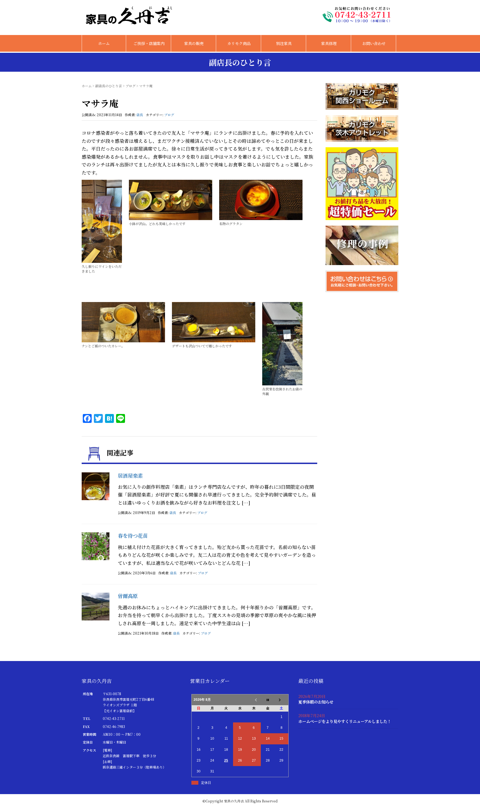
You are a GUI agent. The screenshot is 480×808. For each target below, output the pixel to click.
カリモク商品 (239, 43)
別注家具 (284, 43)
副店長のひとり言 (108, 85)
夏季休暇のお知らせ (315, 702)
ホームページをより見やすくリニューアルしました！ (344, 721)
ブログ (131, 85)
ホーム (104, 43)
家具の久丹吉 (234, 801)
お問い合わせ (374, 43)
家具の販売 (194, 43)
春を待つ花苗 (133, 535)
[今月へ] (268, 699)
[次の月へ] (282, 699)
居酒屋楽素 (130, 475)
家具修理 (329, 43)
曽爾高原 (128, 595)
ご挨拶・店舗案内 (148, 43)
